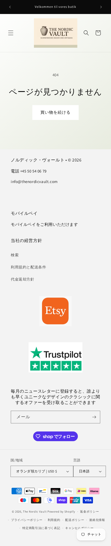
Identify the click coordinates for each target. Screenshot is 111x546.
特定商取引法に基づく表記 (41, 528)
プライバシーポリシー (27, 520)
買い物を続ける (55, 112)
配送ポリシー (74, 520)
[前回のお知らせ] (10, 7)
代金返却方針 (22, 279)
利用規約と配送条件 (28, 267)
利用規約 (54, 520)
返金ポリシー (89, 511)
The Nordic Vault (35, 511)
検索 (15, 255)
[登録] (94, 417)
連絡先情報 (97, 520)
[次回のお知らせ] (101, 7)
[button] (11, 33)
